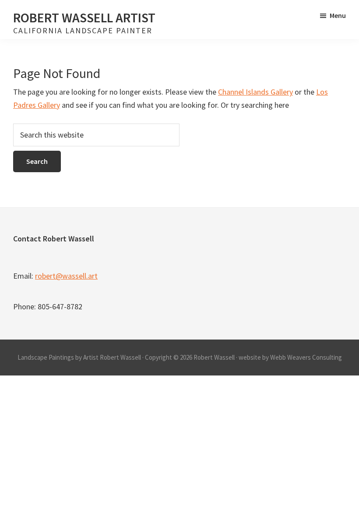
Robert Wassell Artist (84, 17)
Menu (338, 15)
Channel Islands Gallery (255, 92)
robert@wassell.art (66, 276)
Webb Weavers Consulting (306, 357)
